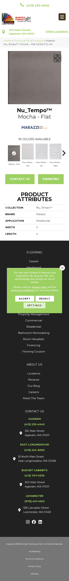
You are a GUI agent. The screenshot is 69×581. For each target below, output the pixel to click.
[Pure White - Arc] (41, 151)
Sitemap (34, 573)
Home (7, 40)
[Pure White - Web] (55, 151)
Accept (24, 298)
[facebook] (34, 522)
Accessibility (34, 551)
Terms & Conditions (34, 559)
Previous (5, 151)
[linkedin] (40, 522)
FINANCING (51, 179)
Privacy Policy (34, 566)
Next (63, 151)
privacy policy (39, 286)
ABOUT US (34, 364)
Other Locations (57, 31)
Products (37, 40)
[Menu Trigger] (62, 16)
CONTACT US (34, 411)
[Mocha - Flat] (14, 153)
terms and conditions (22, 290)
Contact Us (20, 179)
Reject (44, 298)
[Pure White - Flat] (28, 151)
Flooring (19, 40)
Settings (34, 305)
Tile (28, 40)
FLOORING (34, 252)
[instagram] (27, 522)
